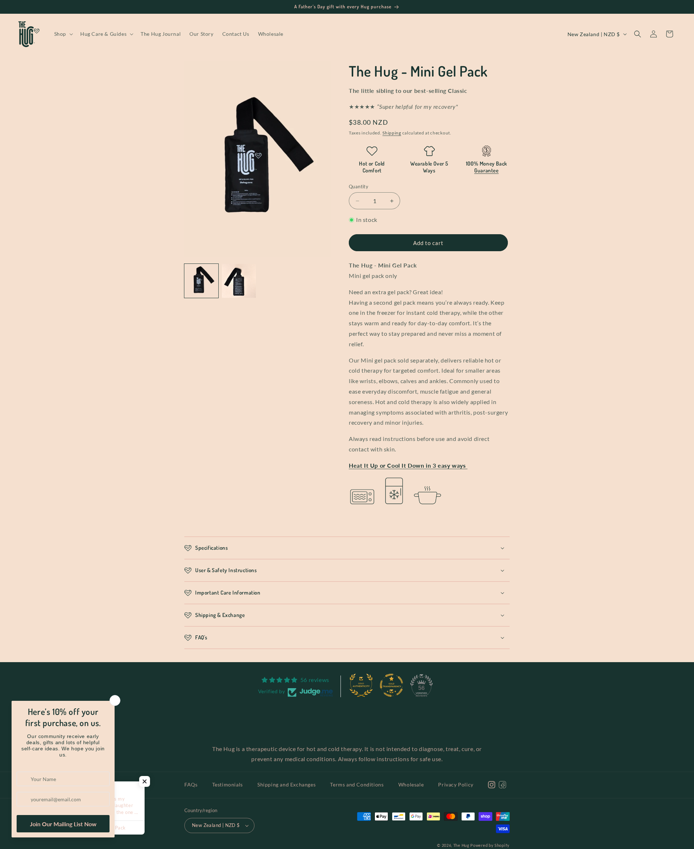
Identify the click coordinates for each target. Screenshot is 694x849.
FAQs (190, 784)
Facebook (510, 793)
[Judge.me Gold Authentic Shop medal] (361, 685)
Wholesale (411, 784)
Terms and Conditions (357, 784)
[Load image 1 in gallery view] (201, 281)
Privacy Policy (455, 784)
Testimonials (227, 784)
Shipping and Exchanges (286, 784)
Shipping (391, 133)
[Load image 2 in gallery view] (239, 281)
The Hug (462, 845)
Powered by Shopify (490, 845)
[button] (63, 34)
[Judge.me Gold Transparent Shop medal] (391, 685)
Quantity (358, 186)
